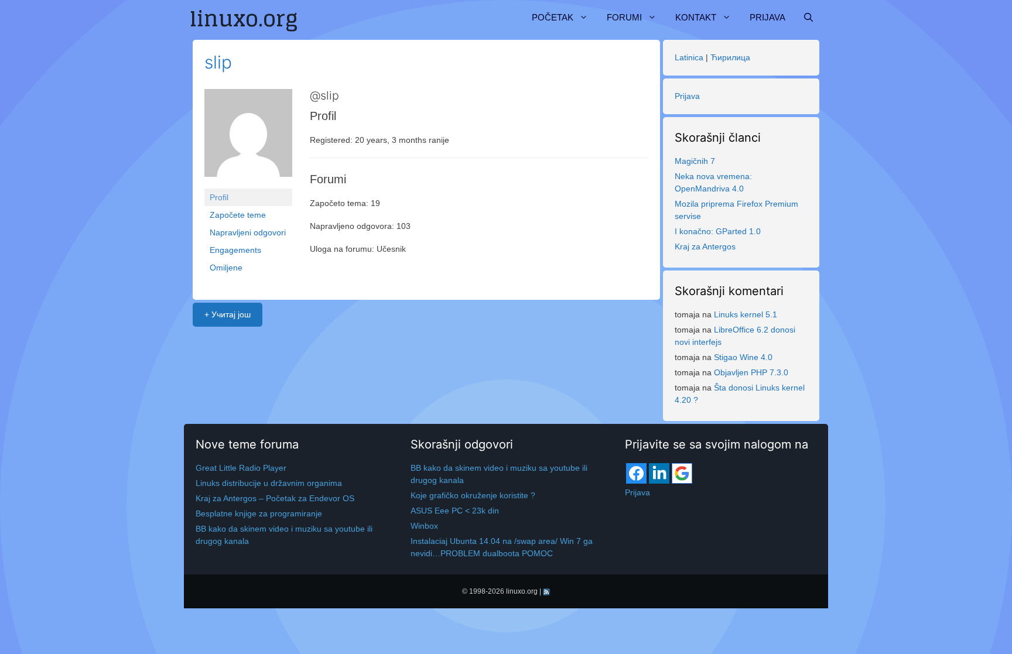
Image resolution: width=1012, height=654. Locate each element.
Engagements (235, 250)
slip (218, 62)
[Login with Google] (682, 473)
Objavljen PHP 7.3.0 (751, 372)
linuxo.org (522, 591)
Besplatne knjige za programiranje (259, 513)
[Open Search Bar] (808, 17)
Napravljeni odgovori (248, 232)
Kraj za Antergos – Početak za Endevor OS (275, 498)
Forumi (624, 17)
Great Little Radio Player (241, 467)
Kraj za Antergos (705, 246)
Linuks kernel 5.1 (745, 314)
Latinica (689, 57)
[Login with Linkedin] (659, 473)
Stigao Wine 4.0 (743, 357)
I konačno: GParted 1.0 (718, 231)
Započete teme (238, 215)
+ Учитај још (227, 314)
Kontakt (695, 17)
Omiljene (226, 267)
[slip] (248, 138)
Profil (219, 197)
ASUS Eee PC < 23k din (455, 510)
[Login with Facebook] (636, 473)
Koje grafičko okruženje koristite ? (473, 495)
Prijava (767, 17)
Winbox (424, 525)
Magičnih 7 (695, 161)
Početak (552, 17)
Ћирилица (730, 57)
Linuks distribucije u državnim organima (269, 483)
